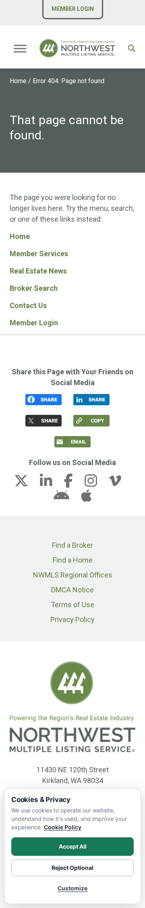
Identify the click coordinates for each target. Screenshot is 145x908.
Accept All (73, 846)
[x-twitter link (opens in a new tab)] (26, 483)
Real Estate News (38, 271)
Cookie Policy (62, 827)
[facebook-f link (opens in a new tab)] (73, 483)
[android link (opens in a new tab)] (66, 498)
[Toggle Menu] (20, 48)
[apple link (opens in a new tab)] (86, 498)
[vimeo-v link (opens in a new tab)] (120, 483)
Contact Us (28, 305)
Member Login (73, 9)
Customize (72, 888)
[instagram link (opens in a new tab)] (96, 483)
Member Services (39, 253)
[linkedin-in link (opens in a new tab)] (51, 483)
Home (18, 81)
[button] (131, 48)
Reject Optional (72, 867)
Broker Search (34, 288)
